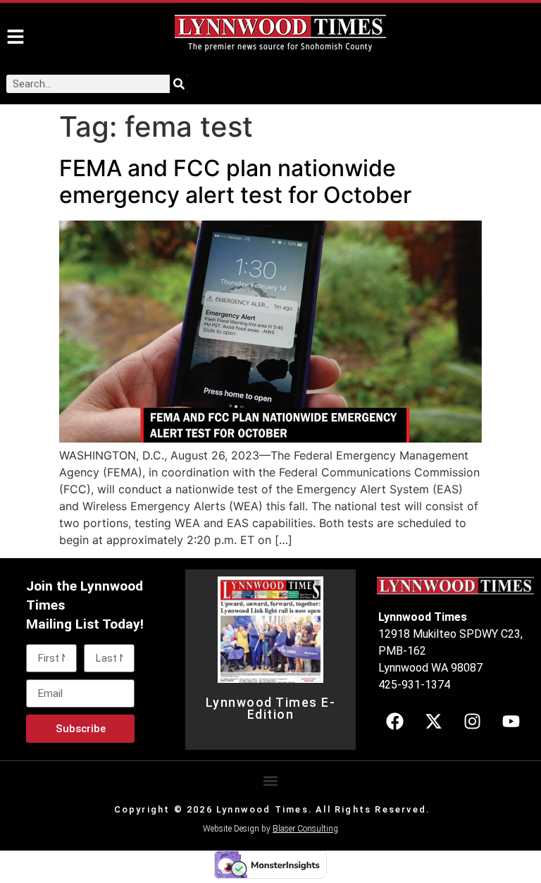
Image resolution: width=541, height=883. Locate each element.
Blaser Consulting (305, 829)
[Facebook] (394, 721)
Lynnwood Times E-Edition (271, 709)
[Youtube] (510, 721)
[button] (270, 781)
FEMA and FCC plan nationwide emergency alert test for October (235, 181)
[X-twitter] (433, 721)
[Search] (179, 84)
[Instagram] (472, 721)
